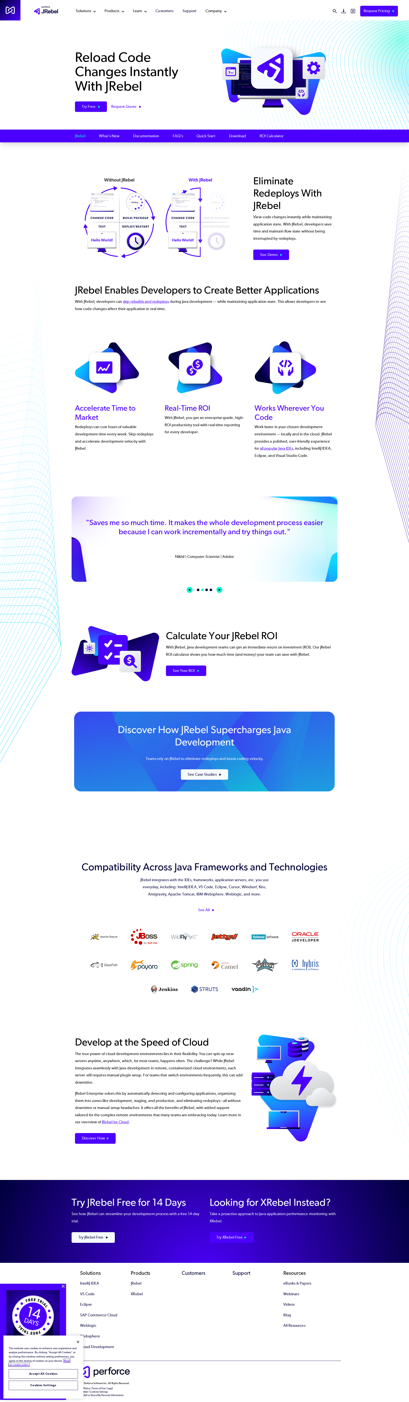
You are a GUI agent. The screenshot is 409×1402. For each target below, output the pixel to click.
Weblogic (88, 1325)
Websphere (90, 1336)
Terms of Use (98, 1388)
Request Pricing (377, 11)
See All (204, 910)
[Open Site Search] (334, 11)
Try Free (89, 106)
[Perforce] (10, 10)
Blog (287, 1315)
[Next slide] (219, 590)
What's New (109, 136)
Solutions (83, 11)
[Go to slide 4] (211, 590)
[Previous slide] (190, 590)
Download (237, 136)
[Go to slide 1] (198, 590)
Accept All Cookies (43, 1373)
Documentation (146, 136)
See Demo (269, 254)
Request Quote (124, 106)
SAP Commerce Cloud (98, 1315)
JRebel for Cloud (115, 1122)
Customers (164, 11)
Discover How (93, 1138)
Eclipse (86, 1304)
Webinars (291, 1294)
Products (112, 11)
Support (189, 11)
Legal (110, 1388)
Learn (137, 11)
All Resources (294, 1325)
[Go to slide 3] (206, 590)
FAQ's (178, 136)
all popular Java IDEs (276, 448)
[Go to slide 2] (202, 590)
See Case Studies (202, 774)
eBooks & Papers (297, 1283)
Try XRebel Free (229, 1237)
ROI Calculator (272, 136)
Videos (289, 1304)
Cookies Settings (43, 1385)
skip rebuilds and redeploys (146, 301)
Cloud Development (97, 1346)
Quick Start (206, 136)
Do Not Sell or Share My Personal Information (99, 1395)
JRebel (80, 136)
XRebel (137, 1294)
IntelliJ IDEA (89, 1283)
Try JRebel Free (91, 1237)
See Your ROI (184, 670)
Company (214, 11)
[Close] (78, 1342)
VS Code (87, 1294)
